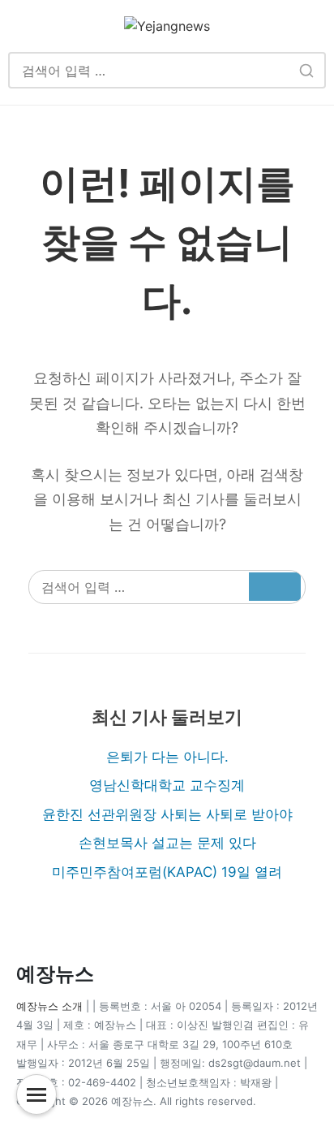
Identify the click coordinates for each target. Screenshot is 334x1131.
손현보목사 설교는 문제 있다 (167, 843)
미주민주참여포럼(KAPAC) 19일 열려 (167, 872)
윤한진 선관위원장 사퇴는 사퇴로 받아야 (167, 814)
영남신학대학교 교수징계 (167, 785)
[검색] (306, 70)
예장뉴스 (55, 974)
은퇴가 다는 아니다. (167, 757)
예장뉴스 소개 (49, 1005)
